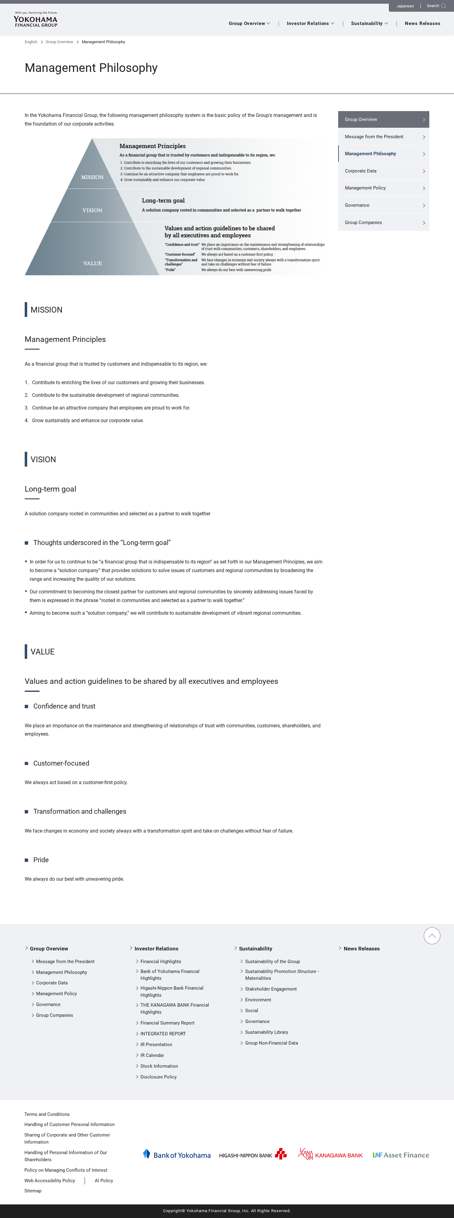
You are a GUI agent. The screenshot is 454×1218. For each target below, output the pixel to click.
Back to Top (432, 935)
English (31, 41)
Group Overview (59, 41)
